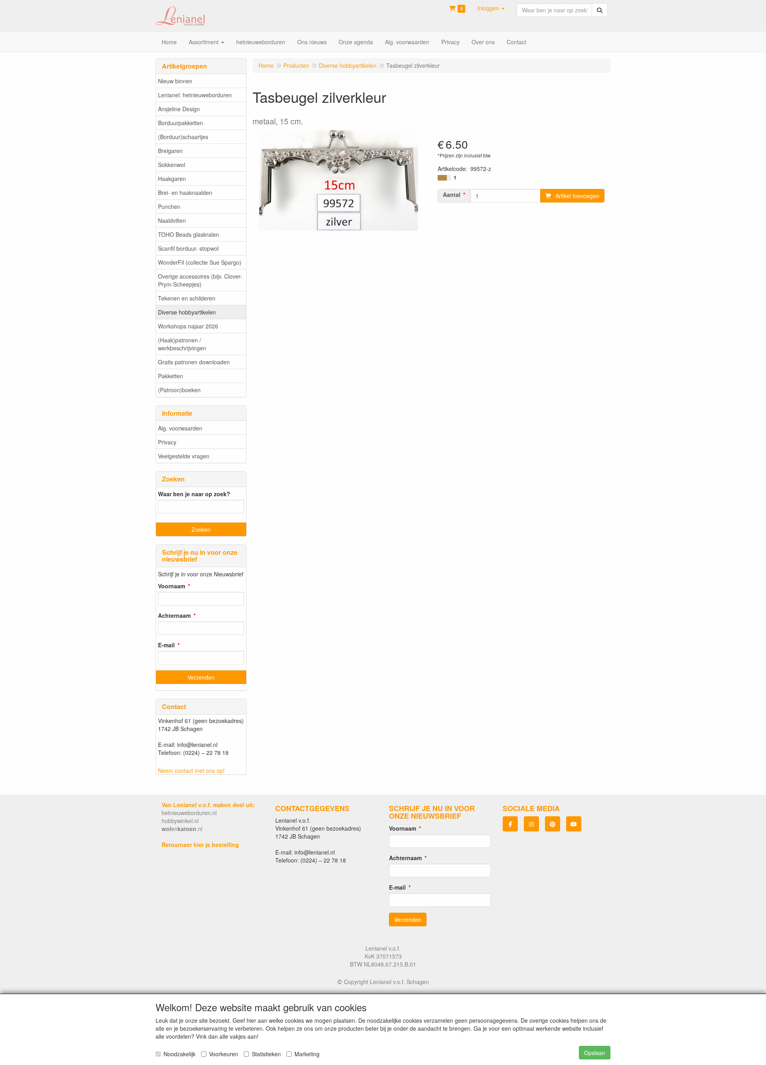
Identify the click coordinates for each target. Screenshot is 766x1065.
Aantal (451, 194)
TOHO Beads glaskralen (188, 234)
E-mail (166, 645)
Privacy (167, 442)
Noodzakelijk (179, 1054)
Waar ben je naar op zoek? (194, 494)
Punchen (169, 206)
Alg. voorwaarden (180, 428)
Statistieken (266, 1054)
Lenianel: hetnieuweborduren (195, 95)
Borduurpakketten (180, 123)
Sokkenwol (171, 165)
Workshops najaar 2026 (188, 326)
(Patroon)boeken (179, 390)
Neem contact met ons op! (191, 770)
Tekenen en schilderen (186, 298)
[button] (491, 8)
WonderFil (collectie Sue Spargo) (199, 262)
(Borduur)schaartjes (183, 137)
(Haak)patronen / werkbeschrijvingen (182, 344)
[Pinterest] (552, 823)
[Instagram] (531, 823)
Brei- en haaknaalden (185, 192)
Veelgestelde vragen (183, 456)
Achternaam (174, 615)
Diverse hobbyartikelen (187, 312)
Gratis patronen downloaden (194, 362)
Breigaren (170, 151)
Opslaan (594, 1053)
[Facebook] (510, 823)
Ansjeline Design (179, 109)
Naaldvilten (172, 220)
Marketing (307, 1054)
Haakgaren (172, 179)
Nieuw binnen (175, 81)
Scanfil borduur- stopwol (188, 248)
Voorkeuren (223, 1054)
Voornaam (171, 586)
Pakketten (170, 376)
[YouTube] (573, 823)
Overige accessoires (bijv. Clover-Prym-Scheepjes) (200, 280)
